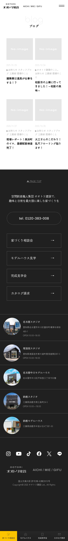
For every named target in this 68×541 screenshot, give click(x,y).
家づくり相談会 (22, 240)
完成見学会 (19, 275)
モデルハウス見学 (23, 258)
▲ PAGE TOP (34, 181)
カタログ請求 (20, 293)
